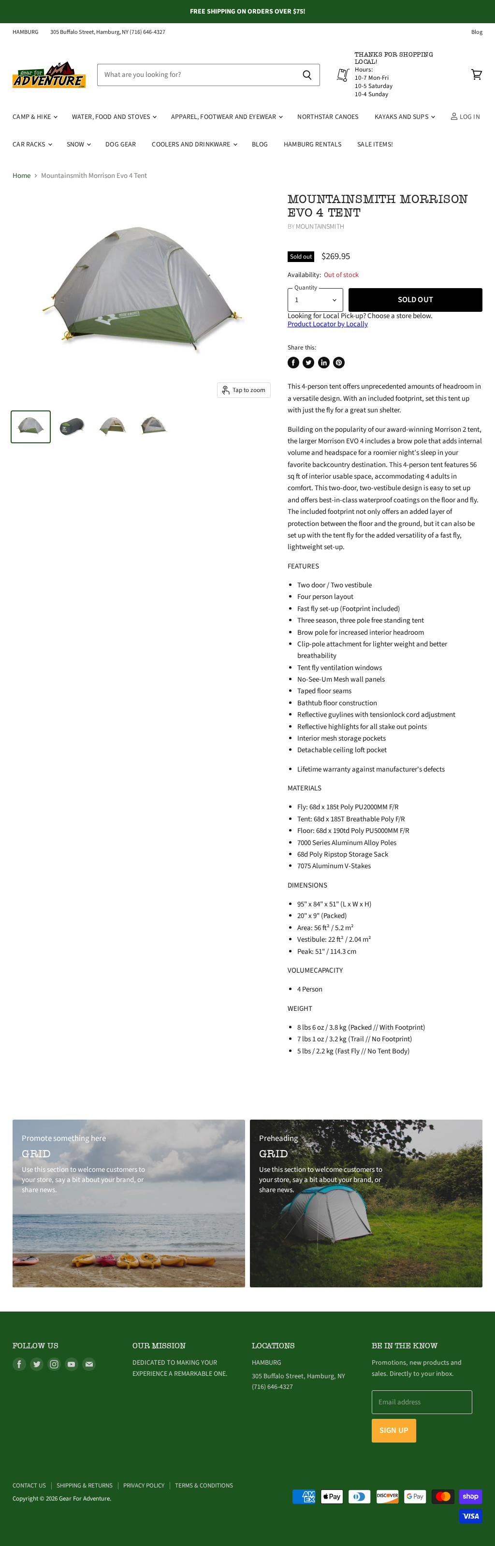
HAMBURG (26, 32)
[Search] (307, 75)
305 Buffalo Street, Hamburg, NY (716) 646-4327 (107, 32)
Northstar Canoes (327, 117)
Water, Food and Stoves (111, 117)
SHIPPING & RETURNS (85, 1485)
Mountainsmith (320, 227)
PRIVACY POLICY (143, 1485)
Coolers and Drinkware (192, 144)
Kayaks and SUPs (402, 117)
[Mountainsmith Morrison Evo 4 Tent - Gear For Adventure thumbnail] (31, 426)
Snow (76, 144)
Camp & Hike (32, 117)
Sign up (393, 1430)
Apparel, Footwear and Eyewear (224, 117)
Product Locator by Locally (328, 324)
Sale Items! (375, 144)
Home (21, 176)
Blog (476, 32)
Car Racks (29, 144)
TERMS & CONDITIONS (204, 1485)
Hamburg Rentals (312, 144)
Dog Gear (120, 144)
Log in (469, 117)
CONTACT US (29, 1485)
